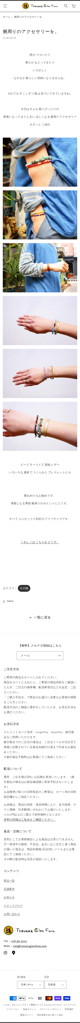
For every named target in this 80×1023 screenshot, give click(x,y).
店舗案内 (9, 889)
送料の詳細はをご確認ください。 (30, 819)
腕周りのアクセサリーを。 (29, 17)
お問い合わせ (12, 914)
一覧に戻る (42, 617)
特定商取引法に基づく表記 (50, 1015)
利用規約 (69, 1009)
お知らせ (9, 897)
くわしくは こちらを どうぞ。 (40, 542)
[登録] (59, 655)
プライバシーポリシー (50, 1009)
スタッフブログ (13, 906)
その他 (24, 588)
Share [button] (10, 601)
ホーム (6, 17)
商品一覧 (9, 880)
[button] (5, 6)
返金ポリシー (29, 1009)
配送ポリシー (26, 1015)
